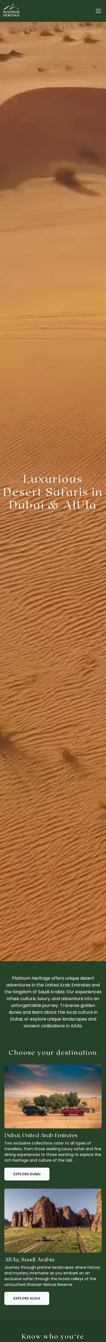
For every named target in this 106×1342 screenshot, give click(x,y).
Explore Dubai (26, 1174)
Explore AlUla (26, 1298)
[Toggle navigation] (98, 11)
